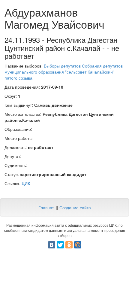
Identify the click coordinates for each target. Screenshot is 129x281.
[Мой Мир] (77, 244)
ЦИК (26, 183)
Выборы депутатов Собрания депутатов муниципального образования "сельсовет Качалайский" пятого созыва (63, 72)
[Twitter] (60, 244)
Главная (46, 207)
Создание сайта (75, 207)
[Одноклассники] (69, 244)
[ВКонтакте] (51, 244)
